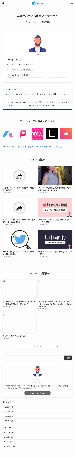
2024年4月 (9, 416)
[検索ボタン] (3, 3)
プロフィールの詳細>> (37, 393)
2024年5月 (9, 411)
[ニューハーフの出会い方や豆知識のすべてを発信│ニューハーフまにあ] (37, 3)
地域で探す (10, 437)
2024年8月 (9, 407)
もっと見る (37, 346)
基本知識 (9, 442)
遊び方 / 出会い (11, 446)
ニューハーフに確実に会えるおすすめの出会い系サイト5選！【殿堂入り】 (34, 146)
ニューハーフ (10, 432)
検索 (68, 358)
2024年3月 (9, 421)
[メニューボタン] (72, 3)
